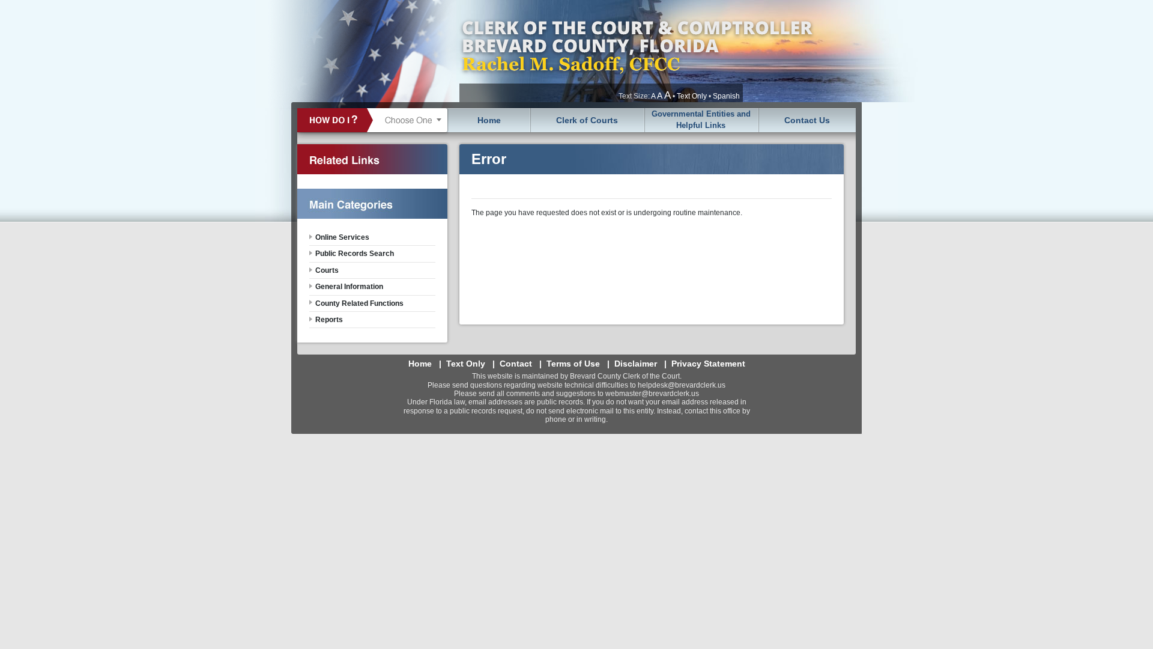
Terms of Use (573, 363)
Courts (327, 270)
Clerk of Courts (587, 120)
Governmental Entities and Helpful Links (701, 119)
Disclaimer (635, 363)
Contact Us (807, 120)
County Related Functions (359, 303)
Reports (329, 319)
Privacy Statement (708, 363)
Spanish (726, 96)
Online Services (342, 237)
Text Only (692, 96)
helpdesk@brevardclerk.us (681, 385)
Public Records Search (354, 253)
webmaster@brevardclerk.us (652, 393)
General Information (349, 286)
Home (489, 120)
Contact (516, 363)
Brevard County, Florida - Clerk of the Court (636, 51)
